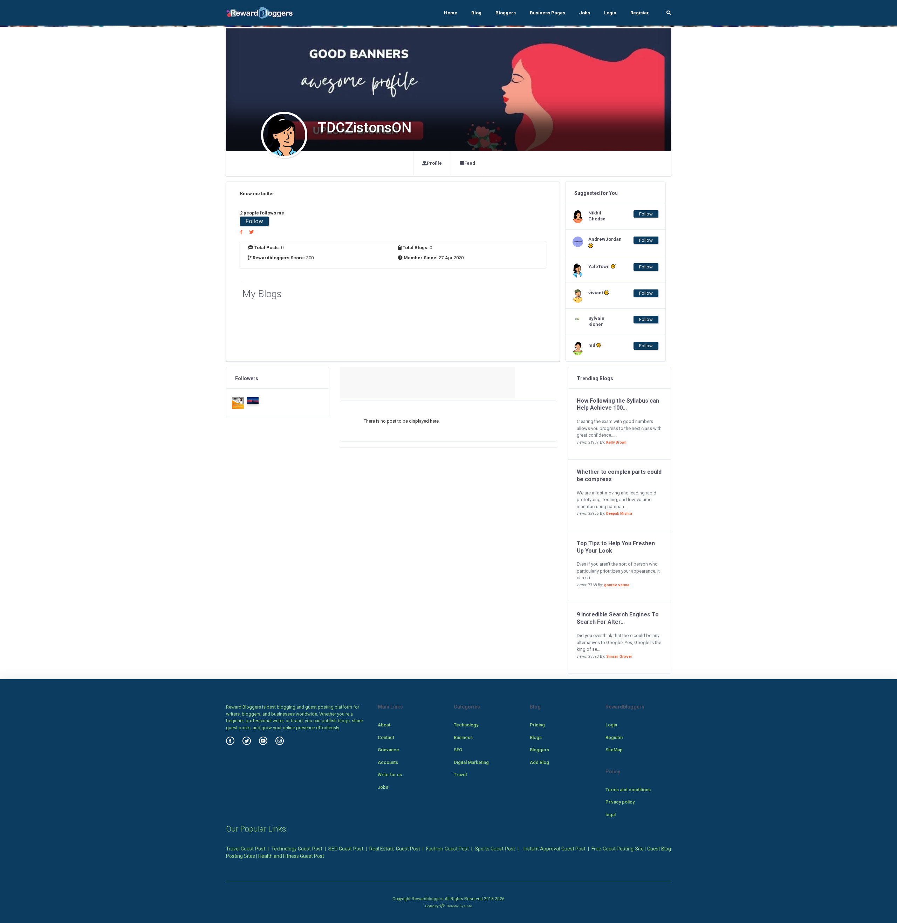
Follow (254, 221)
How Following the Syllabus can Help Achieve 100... (618, 404)
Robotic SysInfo (459, 906)
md (592, 345)
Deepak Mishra (619, 513)
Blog (476, 12)
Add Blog (539, 762)
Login (610, 12)
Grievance (388, 749)
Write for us (390, 774)
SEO (458, 749)
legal (610, 814)
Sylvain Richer (596, 321)
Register (639, 12)
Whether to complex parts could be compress (619, 476)
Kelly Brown (616, 442)
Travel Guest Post (245, 849)
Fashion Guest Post (447, 849)
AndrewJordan (602, 239)
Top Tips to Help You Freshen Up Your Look (616, 547)
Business (463, 737)
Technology (466, 724)
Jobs (584, 12)
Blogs (536, 737)
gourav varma (616, 585)
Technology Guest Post (296, 849)
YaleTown (599, 266)
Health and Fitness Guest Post (291, 856)
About (384, 724)
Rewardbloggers (428, 898)
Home (450, 12)
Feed (469, 163)
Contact (386, 737)
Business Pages (547, 12)
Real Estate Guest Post (394, 849)
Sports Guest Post (495, 849)
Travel (460, 774)
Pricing (537, 724)
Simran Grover (619, 656)
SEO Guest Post (345, 849)
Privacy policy (620, 802)
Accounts (388, 762)
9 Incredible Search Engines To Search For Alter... (618, 618)
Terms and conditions (628, 789)
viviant (596, 292)
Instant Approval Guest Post (554, 849)
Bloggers (505, 12)
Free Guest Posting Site (617, 849)
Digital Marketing (471, 762)
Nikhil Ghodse (596, 215)
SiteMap (614, 749)
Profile (434, 163)
